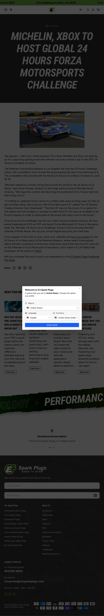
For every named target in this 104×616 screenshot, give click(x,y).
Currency (60, 313)
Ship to (31, 303)
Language (32, 313)
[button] (52, 307)
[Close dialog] (79, 288)
